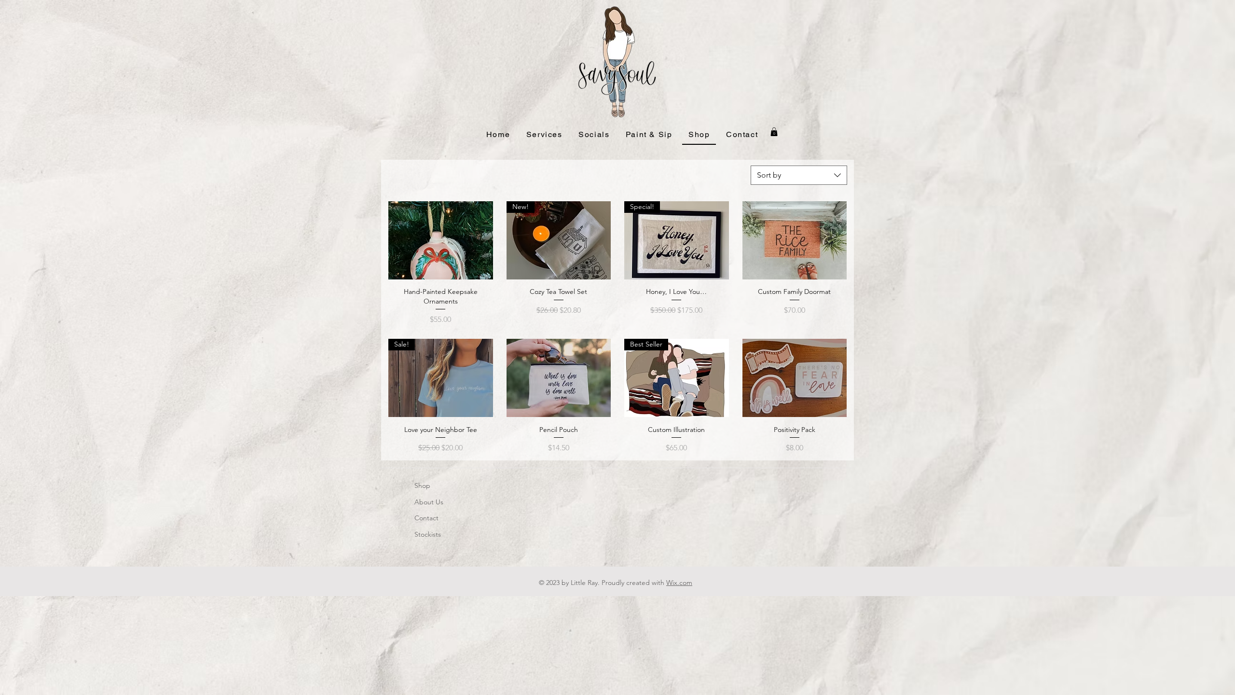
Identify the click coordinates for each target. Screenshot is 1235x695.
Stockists (427, 534)
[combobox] (799, 175)
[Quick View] (440, 240)
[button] (544, 135)
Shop (422, 485)
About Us (428, 502)
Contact (426, 518)
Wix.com (679, 582)
